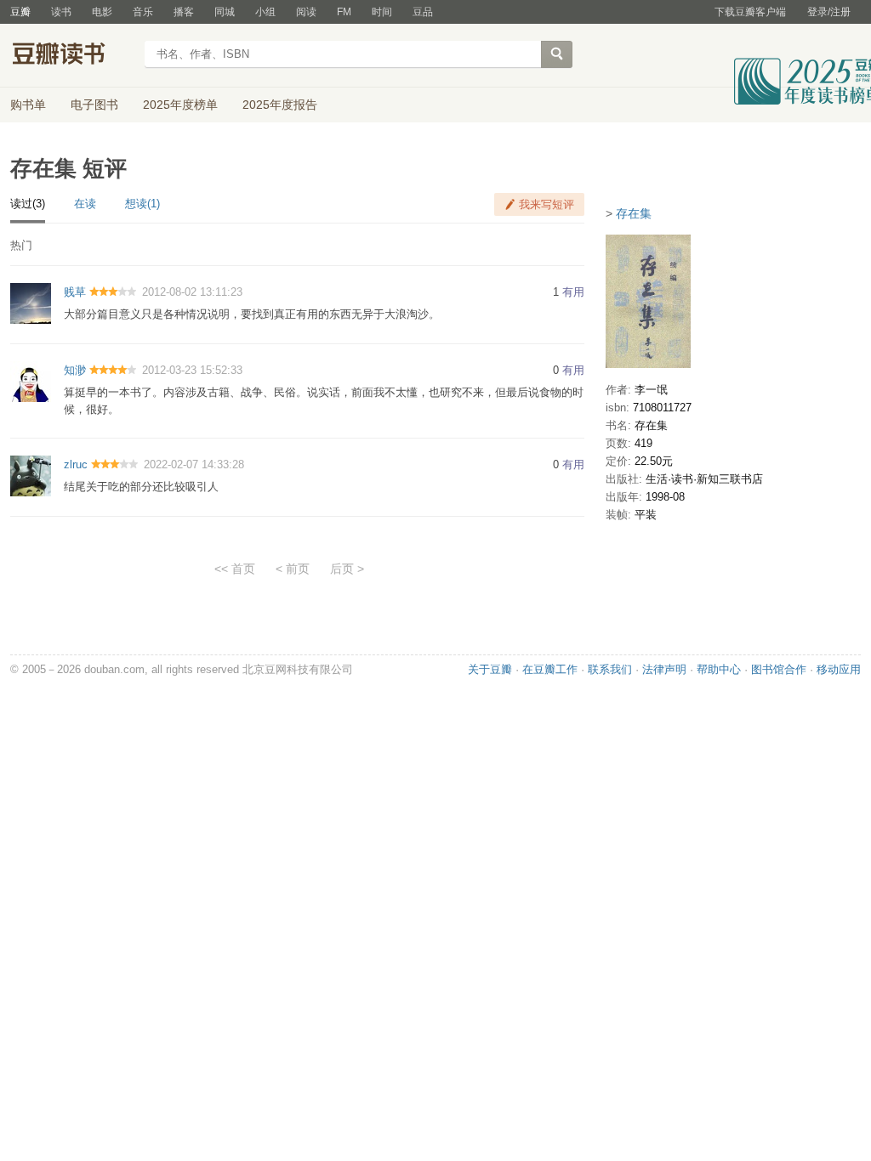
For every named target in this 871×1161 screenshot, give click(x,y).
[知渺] (30, 380)
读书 (61, 12)
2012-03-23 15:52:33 (192, 370)
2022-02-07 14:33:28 (194, 464)
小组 (265, 12)
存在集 (634, 213)
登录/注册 (829, 12)
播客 (184, 12)
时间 (382, 12)
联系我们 (610, 669)
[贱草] (30, 303)
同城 (224, 12)
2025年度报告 (279, 104)
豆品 (423, 12)
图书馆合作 (778, 669)
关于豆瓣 (490, 669)
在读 (85, 203)
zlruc (76, 464)
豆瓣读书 (72, 56)
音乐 (143, 12)
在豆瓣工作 (550, 669)
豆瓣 (20, 12)
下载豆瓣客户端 (750, 12)
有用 (573, 292)
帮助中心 (719, 669)
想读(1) (142, 203)
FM (344, 12)
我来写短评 (546, 204)
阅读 (306, 12)
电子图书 (94, 104)
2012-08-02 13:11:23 (192, 292)
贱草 (75, 292)
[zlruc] (30, 474)
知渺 (75, 370)
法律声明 (664, 669)
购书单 (28, 104)
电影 (102, 12)
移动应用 (839, 669)
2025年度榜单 (180, 104)
